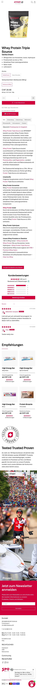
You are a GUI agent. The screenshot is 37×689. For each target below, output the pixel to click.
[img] (6, 309)
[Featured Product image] (10, 358)
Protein (5, 173)
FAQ (3, 640)
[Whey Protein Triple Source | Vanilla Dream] (18, 24)
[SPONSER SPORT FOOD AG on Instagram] (5, 663)
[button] (11, 285)
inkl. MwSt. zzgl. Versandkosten (10, 107)
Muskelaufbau (7, 160)
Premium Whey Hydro (10, 250)
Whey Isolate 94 (22, 241)
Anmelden (18, 608)
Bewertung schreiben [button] (18, 297)
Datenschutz (5, 651)
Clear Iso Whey (8, 257)
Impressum (5, 648)
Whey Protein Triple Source (12, 131)
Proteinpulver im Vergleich (18, 127)
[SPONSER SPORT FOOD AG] (18, 2)
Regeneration (20, 160)
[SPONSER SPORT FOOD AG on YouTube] (8, 663)
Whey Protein (7, 148)
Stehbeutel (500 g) (7, 84)
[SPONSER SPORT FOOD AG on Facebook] (3, 663)
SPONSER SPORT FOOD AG (13, 680)
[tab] (4, 120)
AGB (3, 649)
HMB (30, 248)
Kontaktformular (6, 638)
